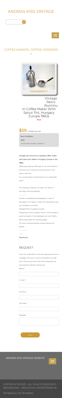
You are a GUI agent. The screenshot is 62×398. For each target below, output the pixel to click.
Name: (22, 268)
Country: (23, 292)
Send (30, 335)
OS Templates (25, 393)
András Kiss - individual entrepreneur (30, 387)
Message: (22, 315)
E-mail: (22, 280)
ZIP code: (23, 303)
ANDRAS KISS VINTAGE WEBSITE (25, 358)
